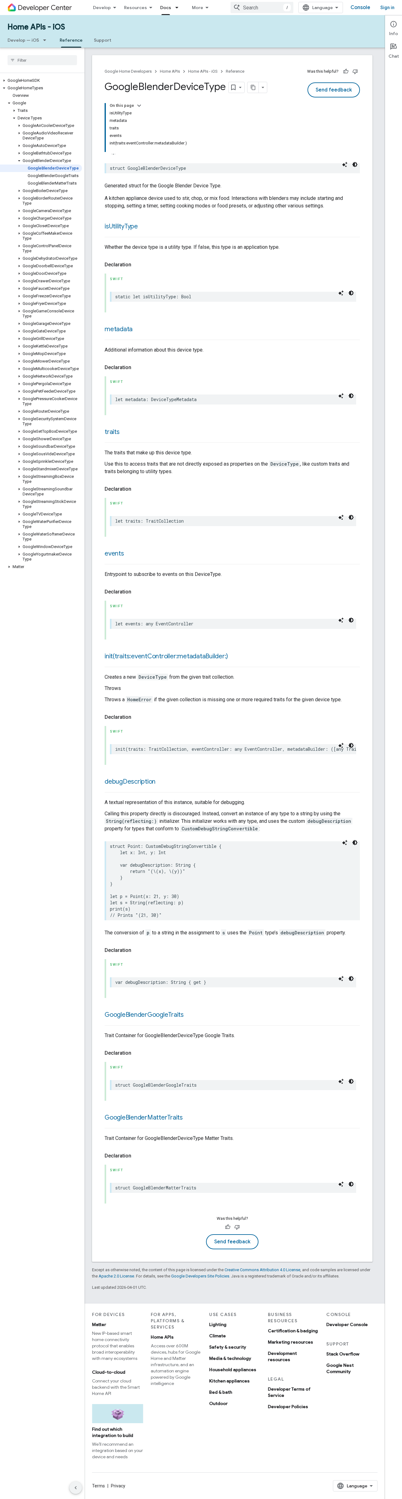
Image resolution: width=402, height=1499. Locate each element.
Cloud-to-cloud (108, 1372)
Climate (217, 1336)
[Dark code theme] (355, 164)
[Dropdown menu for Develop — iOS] (46, 40)
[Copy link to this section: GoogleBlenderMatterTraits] (189, 1118)
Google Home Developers (128, 71)
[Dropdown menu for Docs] (178, 7)
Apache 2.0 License (116, 1276)
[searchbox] (42, 60)
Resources (135, 7)
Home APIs (170, 71)
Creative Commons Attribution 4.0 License (262, 1269)
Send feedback (334, 90)
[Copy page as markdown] (253, 87)
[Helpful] (345, 71)
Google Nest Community (340, 1368)
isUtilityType (121, 226)
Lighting (217, 1324)
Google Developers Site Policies (200, 1276)
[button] (41, 80)
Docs (165, 7)
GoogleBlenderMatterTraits (144, 1117)
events (114, 553)
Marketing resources (290, 1342)
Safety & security (227, 1347)
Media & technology (230, 1358)
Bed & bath (220, 1392)
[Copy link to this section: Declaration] (137, 265)
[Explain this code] (345, 164)
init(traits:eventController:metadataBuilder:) (166, 656)
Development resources (282, 1356)
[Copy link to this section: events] (130, 554)
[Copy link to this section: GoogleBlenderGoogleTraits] (190, 1015)
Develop (102, 7)
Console (360, 7)
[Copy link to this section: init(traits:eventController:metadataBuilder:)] (234, 657)
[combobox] (262, 7)
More (197, 7)
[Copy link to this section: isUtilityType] (144, 227)
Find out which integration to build (112, 1432)
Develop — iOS (23, 40)
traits (112, 432)
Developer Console (347, 1324)
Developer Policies (288, 1406)
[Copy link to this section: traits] (126, 432)
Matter (99, 1324)
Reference (71, 40)
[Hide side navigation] (75, 1487)
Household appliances (232, 1369)
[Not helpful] (355, 71)
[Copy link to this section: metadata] (139, 329)
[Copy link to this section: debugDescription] (161, 782)
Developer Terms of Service (289, 1392)
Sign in (387, 7)
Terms (98, 1485)
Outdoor (218, 1403)
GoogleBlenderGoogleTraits (144, 1015)
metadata (119, 329)
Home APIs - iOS (36, 27)
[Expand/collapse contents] (139, 105)
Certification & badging (293, 1331)
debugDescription (130, 782)
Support (102, 40)
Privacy (118, 1485)
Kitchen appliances (229, 1381)
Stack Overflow (342, 1354)
